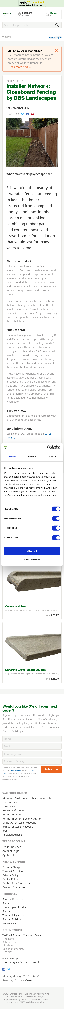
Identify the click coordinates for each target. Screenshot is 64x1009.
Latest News (9, 806)
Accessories (9, 923)
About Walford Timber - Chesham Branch (26, 798)
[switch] (56, 518)
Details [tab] (32, 456)
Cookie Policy (10, 879)
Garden (6, 911)
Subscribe (51, 769)
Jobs (4, 830)
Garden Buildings (12, 919)
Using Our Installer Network (19, 822)
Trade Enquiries (11, 847)
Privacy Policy (15, 770)
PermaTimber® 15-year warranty (21, 818)
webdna (40, 1002)
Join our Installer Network (17, 826)
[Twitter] (22, 114)
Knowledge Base (12, 834)
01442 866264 (10, 958)
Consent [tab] (11, 456)
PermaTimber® (11, 814)
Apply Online (9, 855)
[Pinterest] (32, 114)
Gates (5, 903)
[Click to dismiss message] (56, 51)
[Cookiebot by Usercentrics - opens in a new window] (46, 447)
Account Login (10, 851)
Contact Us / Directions (16, 883)
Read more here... (20, 67)
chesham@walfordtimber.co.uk (20, 962)
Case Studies (9, 802)
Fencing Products (12, 899)
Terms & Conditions (14, 871)
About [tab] (52, 456)
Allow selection (32, 559)
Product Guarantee (13, 887)
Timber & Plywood (13, 915)
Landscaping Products (15, 907)
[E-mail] (17, 114)
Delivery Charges (12, 867)
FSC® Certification (13, 810)
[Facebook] (27, 114)
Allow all (32, 551)
